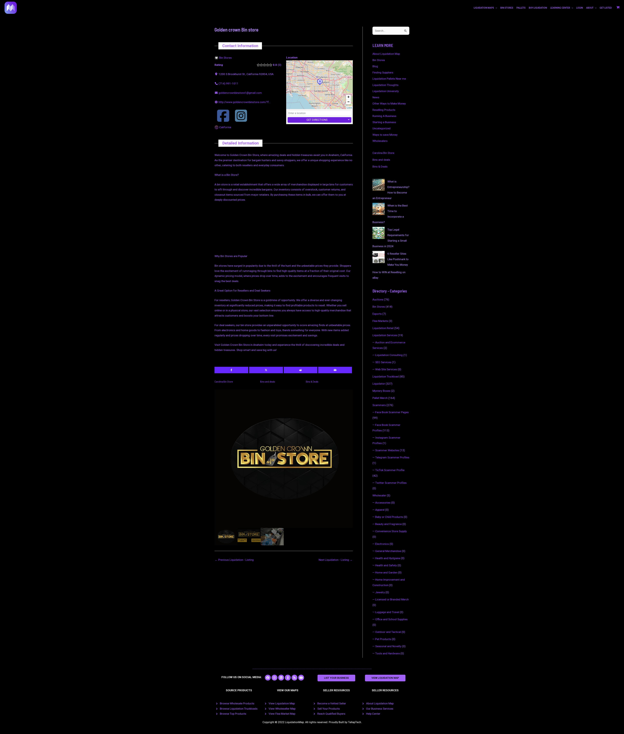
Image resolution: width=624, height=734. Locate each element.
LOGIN (579, 7)
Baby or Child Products (389, 517)
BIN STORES (506, 7)
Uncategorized (381, 128)
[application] (495, 7)
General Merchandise (388, 551)
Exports (377, 313)
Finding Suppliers (382, 72)
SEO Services (383, 362)
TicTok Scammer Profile (389, 470)
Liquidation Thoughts (385, 85)
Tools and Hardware (387, 653)
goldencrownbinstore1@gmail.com (240, 92)
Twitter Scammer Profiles (391, 482)
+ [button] (348, 97)
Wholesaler (379, 495)
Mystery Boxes (381, 390)
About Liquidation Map (386, 53)
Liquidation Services (384, 335)
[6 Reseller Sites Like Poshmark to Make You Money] (378, 257)
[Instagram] (241, 120)
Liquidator (378, 383)
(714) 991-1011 (228, 83)
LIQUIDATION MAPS (484, 7)
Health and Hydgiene (387, 558)
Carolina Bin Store (223, 381)
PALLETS (521, 7)
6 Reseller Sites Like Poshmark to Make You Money (398, 259)
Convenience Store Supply (391, 531)
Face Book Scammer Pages (392, 412)
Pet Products (383, 639)
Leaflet (349, 107)
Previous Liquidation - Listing (234, 559)
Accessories (382, 502)
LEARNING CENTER (560, 7)
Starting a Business (384, 122)
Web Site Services (386, 369)
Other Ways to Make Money (389, 103)
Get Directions (316, 119)
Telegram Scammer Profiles (392, 457)
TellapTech (354, 722)
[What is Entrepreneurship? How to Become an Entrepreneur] (378, 185)
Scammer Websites (387, 450)
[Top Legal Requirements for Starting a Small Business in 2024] (378, 233)
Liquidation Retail (383, 328)
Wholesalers (380, 141)
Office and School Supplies (391, 619)
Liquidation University (385, 91)
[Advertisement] (283, 229)
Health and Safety (386, 565)
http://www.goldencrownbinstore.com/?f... (245, 102)
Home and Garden (386, 572)
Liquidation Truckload (385, 376)
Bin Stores (378, 60)
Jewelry (380, 592)
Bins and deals (267, 381)
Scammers (379, 405)
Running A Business (384, 116)
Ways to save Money (384, 134)
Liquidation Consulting (389, 355)
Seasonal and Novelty (388, 646)
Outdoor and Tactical (388, 632)
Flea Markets (380, 321)
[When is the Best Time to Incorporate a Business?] (378, 209)
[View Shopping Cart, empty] (618, 8)
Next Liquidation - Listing (335, 559)
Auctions (377, 299)
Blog (375, 66)
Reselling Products (383, 109)
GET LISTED (606, 7)
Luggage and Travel (387, 612)
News (375, 97)
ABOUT (589, 7)
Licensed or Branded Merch (392, 599)
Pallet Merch (380, 398)
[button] (336, 678)
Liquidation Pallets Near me (389, 78)
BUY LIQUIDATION (538, 7)
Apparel (379, 509)
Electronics (382, 544)
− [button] (348, 102)
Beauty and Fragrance (388, 524)
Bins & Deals (312, 381)
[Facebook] (223, 120)
